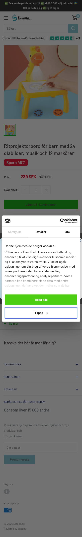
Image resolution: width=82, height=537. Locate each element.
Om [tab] (67, 232)
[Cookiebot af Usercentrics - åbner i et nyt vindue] (60, 220)
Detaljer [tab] (41, 232)
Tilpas (39, 312)
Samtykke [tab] (15, 232)
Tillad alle (41, 299)
